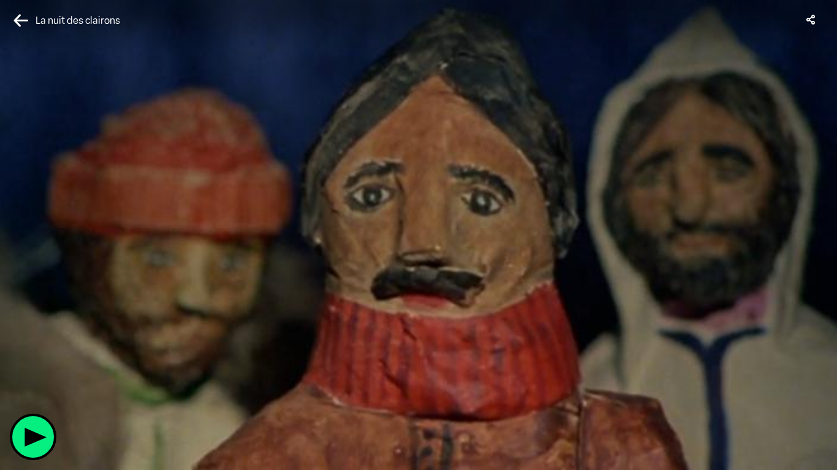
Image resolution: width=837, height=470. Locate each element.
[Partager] (811, 19)
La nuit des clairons (78, 20)
